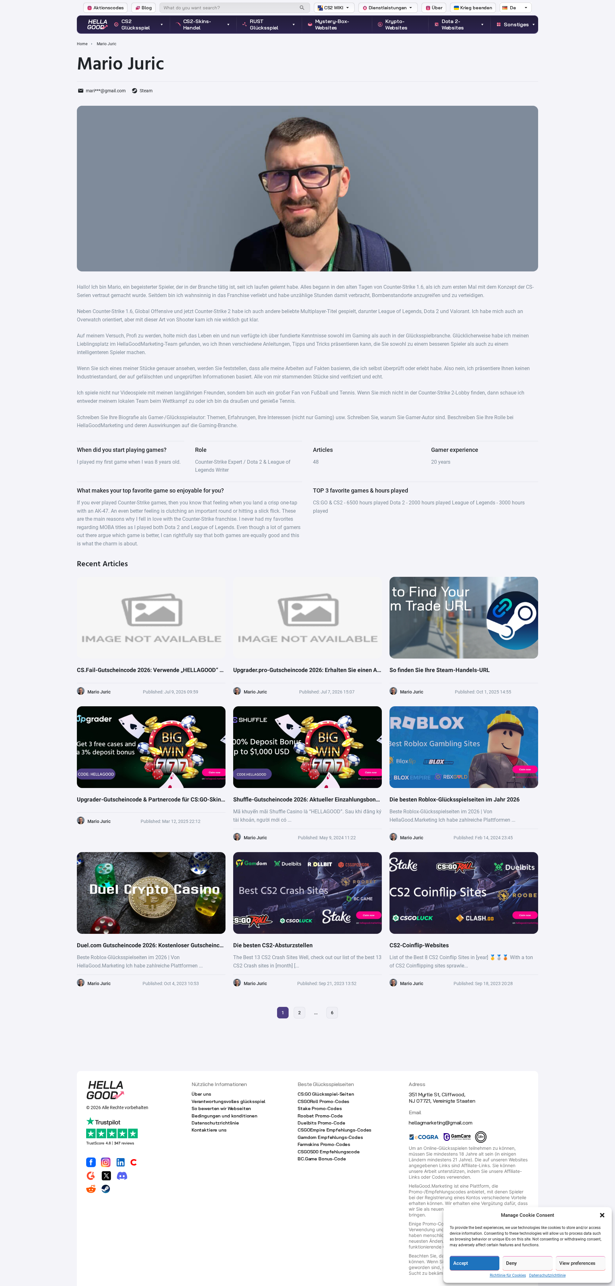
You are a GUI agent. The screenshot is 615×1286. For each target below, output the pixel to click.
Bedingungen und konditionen (224, 1116)
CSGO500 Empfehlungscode (329, 1152)
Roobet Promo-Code (320, 1116)
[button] (602, 1215)
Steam (146, 90)
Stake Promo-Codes (320, 1108)
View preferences (577, 1263)
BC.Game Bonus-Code (322, 1159)
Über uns (201, 1094)
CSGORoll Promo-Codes (323, 1101)
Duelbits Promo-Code (321, 1123)
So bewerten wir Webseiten (221, 1108)
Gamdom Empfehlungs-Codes (330, 1137)
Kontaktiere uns (209, 1130)
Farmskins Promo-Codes (324, 1144)
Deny (511, 1263)
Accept (460, 1263)
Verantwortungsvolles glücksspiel (229, 1101)
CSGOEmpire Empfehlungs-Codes (334, 1130)
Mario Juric (99, 691)
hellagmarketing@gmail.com (440, 1122)
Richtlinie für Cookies (508, 1276)
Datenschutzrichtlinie (547, 1276)
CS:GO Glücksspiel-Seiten (326, 1094)
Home (82, 44)
